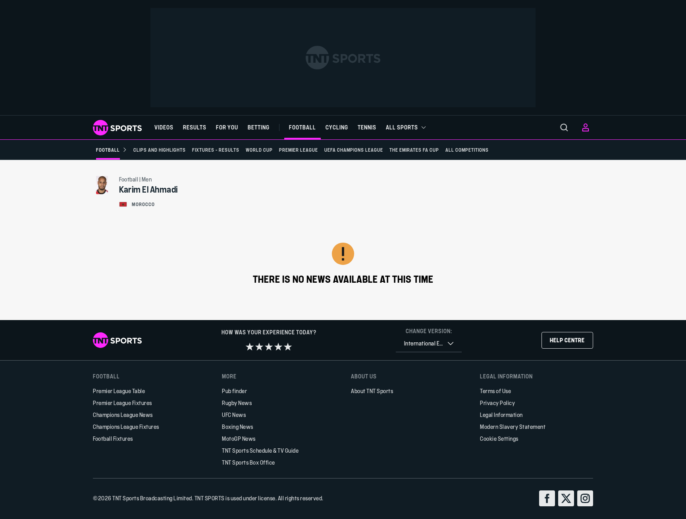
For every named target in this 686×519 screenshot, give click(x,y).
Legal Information (501, 414)
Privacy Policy (497, 402)
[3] (269, 346)
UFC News (234, 414)
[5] (288, 346)
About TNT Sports (372, 391)
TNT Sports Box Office (248, 462)
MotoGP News (239, 438)
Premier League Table (119, 391)
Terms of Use (495, 391)
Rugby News (237, 402)
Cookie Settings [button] (499, 438)
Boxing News (237, 426)
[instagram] (585, 498)
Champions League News (123, 414)
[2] (259, 346)
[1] (249, 346)
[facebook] (547, 498)
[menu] (564, 127)
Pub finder (234, 391)
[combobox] (429, 343)
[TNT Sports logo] (117, 127)
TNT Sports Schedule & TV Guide (260, 450)
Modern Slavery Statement (512, 426)
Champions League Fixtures (126, 426)
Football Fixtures (113, 438)
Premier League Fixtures (122, 402)
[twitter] (566, 498)
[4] (278, 346)
